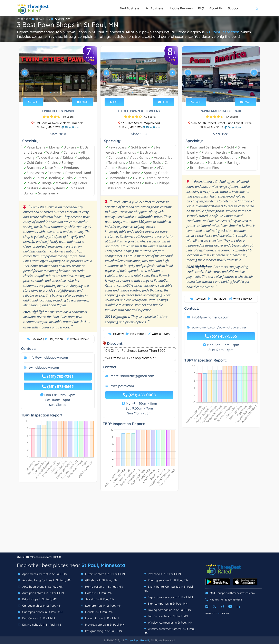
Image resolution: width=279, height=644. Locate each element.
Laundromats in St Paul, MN (102, 605)
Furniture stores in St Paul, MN (104, 574)
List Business (154, 8)
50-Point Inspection (222, 32)
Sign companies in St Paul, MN (167, 603)
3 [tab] (57, 92)
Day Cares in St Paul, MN (38, 618)
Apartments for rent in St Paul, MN (44, 574)
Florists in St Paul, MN (98, 612)
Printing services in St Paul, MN (167, 580)
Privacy (211, 613)
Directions (71, 127)
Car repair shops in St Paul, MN (41, 612)
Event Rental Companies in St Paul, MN (168, 589)
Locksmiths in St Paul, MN (101, 618)
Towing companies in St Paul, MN (169, 610)
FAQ (201, 8)
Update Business (181, 8)
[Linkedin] (238, 606)
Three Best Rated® (137, 640)
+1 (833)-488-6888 (231, 599)
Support (234, 8)
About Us (216, 8)
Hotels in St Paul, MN (98, 593)
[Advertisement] (139, 523)
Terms (225, 613)
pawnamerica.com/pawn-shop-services (219, 327)
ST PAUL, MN (42, 19)
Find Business (129, 8)
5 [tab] (64, 92)
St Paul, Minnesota (103, 565)
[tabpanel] (58, 74)
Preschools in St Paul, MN (164, 574)
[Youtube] (230, 606)
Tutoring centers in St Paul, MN (167, 616)
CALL (34, 102)
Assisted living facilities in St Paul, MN (46, 580)
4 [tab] (60, 92)
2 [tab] (54, 92)
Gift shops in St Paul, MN (100, 580)
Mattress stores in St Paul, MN (104, 624)
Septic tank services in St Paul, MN (170, 597)
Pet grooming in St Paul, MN (103, 631)
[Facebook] (206, 606)
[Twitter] (214, 606)
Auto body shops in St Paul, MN (42, 586)
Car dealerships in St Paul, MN (41, 605)
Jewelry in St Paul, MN (99, 599)
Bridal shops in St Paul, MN (39, 599)
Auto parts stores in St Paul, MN (42, 593)
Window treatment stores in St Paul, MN (169, 631)
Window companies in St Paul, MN (169, 622)
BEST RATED (24, 19)
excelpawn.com (122, 386)
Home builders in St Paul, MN (103, 586)
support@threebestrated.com (236, 593)
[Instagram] (222, 606)
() (68, 116)
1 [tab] (50, 92)
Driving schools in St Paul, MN (41, 624)
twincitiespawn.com (44, 367)
